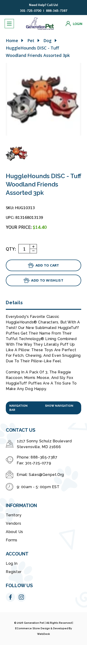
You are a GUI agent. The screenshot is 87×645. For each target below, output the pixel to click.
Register (14, 572)
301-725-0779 (38, 463)
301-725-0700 (30, 10)
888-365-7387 (56, 10)
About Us (14, 532)
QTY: (11, 249)
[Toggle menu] (9, 23)
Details (14, 302)
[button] (43, 407)
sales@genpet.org (46, 474)
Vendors (13, 523)
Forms (11, 540)
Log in (12, 563)
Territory (13, 515)
